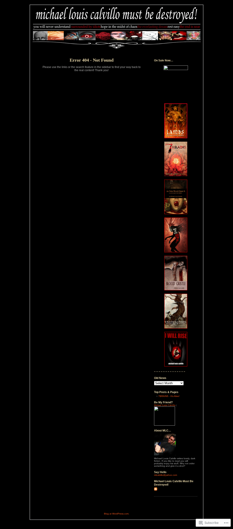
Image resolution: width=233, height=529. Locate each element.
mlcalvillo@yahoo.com (165, 475)
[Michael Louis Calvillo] (164, 425)
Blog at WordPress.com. (116, 513)
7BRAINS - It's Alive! (169, 396)
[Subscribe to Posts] (155, 490)
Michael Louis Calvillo (164, 405)
